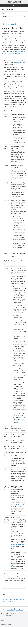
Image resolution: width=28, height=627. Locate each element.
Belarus (2, 620)
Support (6, 613)
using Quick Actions (19, 62)
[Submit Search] (3, 20)
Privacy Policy (10, 624)
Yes (10, 609)
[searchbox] (14, 20)
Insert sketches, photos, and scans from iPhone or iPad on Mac (13, 600)
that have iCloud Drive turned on (18, 420)
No (19, 609)
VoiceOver (21, 363)
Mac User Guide (7, 9)
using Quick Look (12, 60)
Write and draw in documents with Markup (18, 544)
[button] (2, 5)
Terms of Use (3, 624)
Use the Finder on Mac (8, 597)
